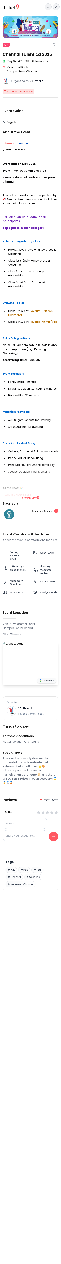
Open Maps (48, 680)
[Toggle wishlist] (55, 44)
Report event (50, 799)
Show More (29, 497)
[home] (11, 7)
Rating (9, 812)
